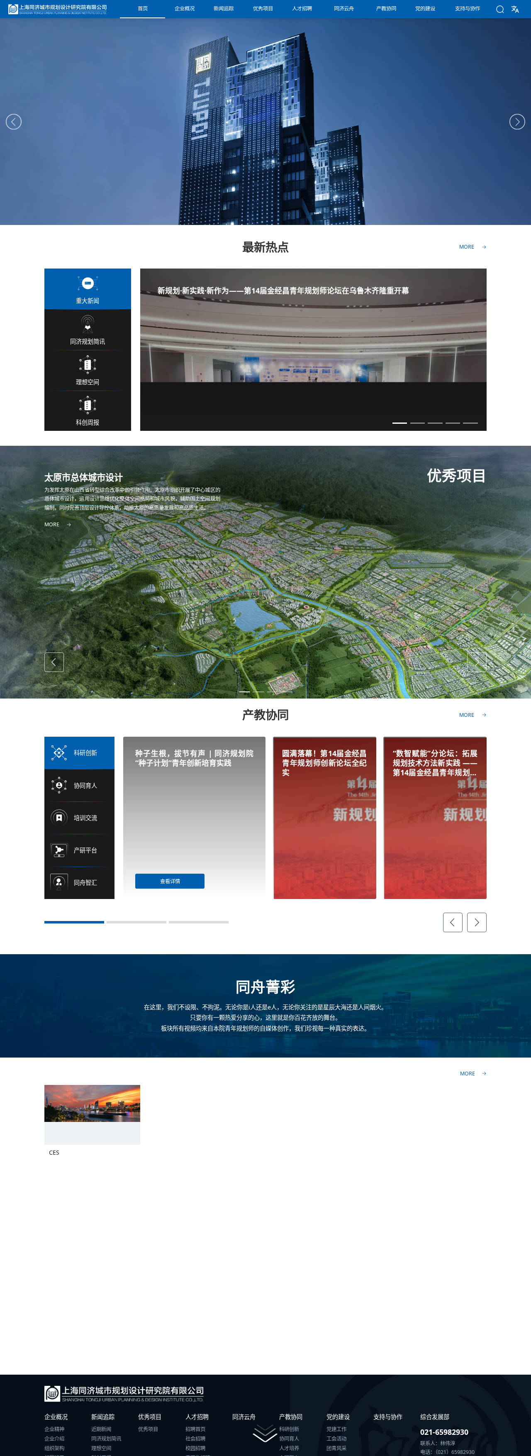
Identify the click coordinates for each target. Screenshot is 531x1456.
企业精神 (54, 1429)
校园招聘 (195, 1448)
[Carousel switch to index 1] (399, 423)
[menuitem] (142, 9)
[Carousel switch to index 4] (453, 423)
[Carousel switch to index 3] (435, 423)
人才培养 (289, 1448)
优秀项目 (148, 1429)
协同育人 (289, 1439)
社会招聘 (195, 1439)
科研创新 (289, 1429)
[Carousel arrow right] (517, 121)
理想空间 (101, 1448)
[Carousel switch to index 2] (417, 423)
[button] (515, 9)
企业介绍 (54, 1439)
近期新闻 (101, 1429)
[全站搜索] (500, 9)
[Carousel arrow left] (13, 121)
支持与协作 (387, 1417)
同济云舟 (244, 1417)
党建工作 (336, 1429)
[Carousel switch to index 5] (470, 423)
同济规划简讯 (106, 1439)
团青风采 (336, 1448)
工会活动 (336, 1439)
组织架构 (54, 1448)
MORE (467, 1073)
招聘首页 (195, 1429)
